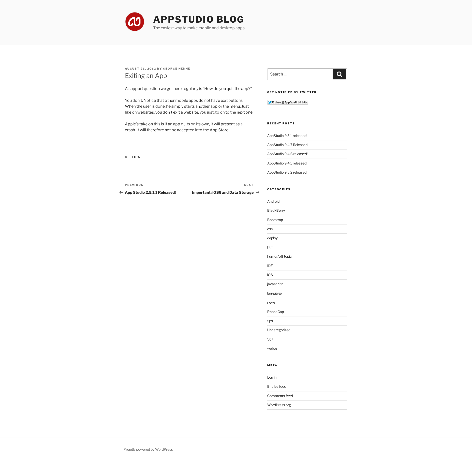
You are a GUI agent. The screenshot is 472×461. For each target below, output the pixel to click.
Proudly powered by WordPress (148, 449)
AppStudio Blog (198, 19)
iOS (270, 275)
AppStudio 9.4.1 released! (287, 163)
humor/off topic (279, 256)
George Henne (176, 68)
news (271, 302)
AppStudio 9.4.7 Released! (287, 145)
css (270, 229)
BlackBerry (276, 210)
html (270, 247)
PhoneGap (275, 312)
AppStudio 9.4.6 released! (287, 154)
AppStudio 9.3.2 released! (287, 172)
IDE (270, 266)
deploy (272, 238)
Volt (270, 339)
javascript (275, 284)
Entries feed (276, 386)
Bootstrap (275, 220)
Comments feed (280, 396)
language (274, 293)
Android (273, 201)
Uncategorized (278, 330)
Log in (272, 377)
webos (272, 348)
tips (136, 157)
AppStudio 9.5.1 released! (287, 136)
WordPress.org (279, 405)
